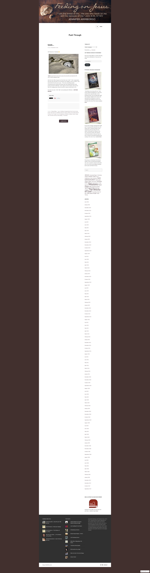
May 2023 (87, 293)
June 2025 (87, 224)
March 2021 (87, 368)
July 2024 (86, 256)
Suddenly (70, 114)
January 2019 (87, 442)
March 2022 (87, 333)
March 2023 (87, 299)
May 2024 (87, 262)
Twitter (100, 565)
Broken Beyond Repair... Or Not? (76, 533)
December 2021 (88, 342)
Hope (89, 181)
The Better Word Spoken (75, 545)
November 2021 (88, 345)
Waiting (55, 111)
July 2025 (86, 222)
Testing (52, 111)
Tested (74, 114)
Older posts (64, 121)
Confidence (62, 111)
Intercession (93, 181)
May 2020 (87, 397)
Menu (101, 26)
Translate (93, 50)
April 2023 (87, 296)
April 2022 (87, 331)
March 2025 (87, 233)
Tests (49, 115)
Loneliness (69, 112)
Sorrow (58, 114)
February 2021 (87, 371)
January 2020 (87, 408)
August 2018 (87, 457)
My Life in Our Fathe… (50, 534)
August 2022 (87, 319)
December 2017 (88, 480)
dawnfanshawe (49, 526)
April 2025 (87, 230)
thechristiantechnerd (50, 538)
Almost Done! (73, 556)
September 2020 (88, 385)
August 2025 (87, 219)
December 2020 (88, 376)
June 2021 (87, 359)
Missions (93, 184)
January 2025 (87, 239)
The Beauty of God (92, 190)
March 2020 (87, 402)
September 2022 (88, 316)
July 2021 (86, 356)
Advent (87, 175)
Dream (77, 111)
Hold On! (62, 112)
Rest (90, 186)
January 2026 (87, 204)
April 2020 (87, 399)
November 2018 (88, 448)
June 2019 (87, 428)
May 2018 (87, 465)
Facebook (102, 565)
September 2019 (88, 420)
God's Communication (93, 179)
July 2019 (86, 425)
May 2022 (87, 328)
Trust (98, 193)
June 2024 (87, 259)
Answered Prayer (93, 175)
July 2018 (86, 460)
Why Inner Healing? (57, 526)
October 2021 (87, 348)
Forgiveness (87, 178)
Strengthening (61, 114)
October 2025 (87, 213)
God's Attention (93, 178)
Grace (86, 181)
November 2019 (88, 414)
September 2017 (88, 488)
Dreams (49, 112)
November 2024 (88, 245)
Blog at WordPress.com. (47, 565)
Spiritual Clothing (95, 186)
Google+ (105, 565)
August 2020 (87, 388)
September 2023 (88, 282)
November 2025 (88, 210)
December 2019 (88, 411)
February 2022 (87, 336)
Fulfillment (59, 112)
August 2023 (87, 285)
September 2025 (88, 216)
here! (86, 102)
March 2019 (87, 437)
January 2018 (87, 477)
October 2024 (87, 247)
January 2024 (87, 273)
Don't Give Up (72, 111)
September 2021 (88, 351)
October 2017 (87, 486)
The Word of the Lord (54, 115)
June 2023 (87, 290)
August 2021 (87, 354)
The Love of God (91, 193)
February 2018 (87, 474)
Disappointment (67, 111)
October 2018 (87, 451)
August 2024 (87, 253)
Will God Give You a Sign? (75, 549)
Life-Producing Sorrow (74, 537)
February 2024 (87, 270)
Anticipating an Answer (74, 529)
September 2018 (88, 454)
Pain (72, 112)
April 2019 (87, 434)
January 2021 (87, 374)
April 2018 (87, 468)
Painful (74, 112)
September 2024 (88, 250)
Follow (87, 64)
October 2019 (87, 417)
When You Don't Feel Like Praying (77, 553)
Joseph (65, 112)
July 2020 (86, 391)
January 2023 (87, 305)
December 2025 (88, 207)
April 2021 (87, 365)
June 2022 (87, 325)
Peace (100, 185)
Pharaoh (77, 112)
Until (59, 115)
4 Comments (65, 115)
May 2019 (87, 431)
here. (96, 164)
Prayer (87, 186)
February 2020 (87, 405)
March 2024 (87, 267)
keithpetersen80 (49, 521)
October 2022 (87, 313)
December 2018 (88, 445)
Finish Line (54, 112)
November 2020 (88, 379)
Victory (86, 195)
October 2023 (87, 279)
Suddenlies (67, 114)
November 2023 (88, 276)
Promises (49, 114)
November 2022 (88, 311)
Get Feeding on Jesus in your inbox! (93, 52)
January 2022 (87, 339)
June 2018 (87, 463)
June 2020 (87, 394)
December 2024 (88, 242)
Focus (97, 176)
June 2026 (87, 201)
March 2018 (87, 471)
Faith (51, 112)
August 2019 (87, 422)
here (100, 136)
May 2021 (87, 362)
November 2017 (88, 483)
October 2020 (87, 382)
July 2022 (86, 322)
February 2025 (87, 236)
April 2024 (87, 265)
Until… (51, 45)
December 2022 (88, 308)
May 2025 (87, 227)
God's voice (98, 180)
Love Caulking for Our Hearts (76, 526)
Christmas (99, 175)
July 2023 (86, 288)
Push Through (53, 114)
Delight (86, 176)
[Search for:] (93, 170)
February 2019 (87, 440)
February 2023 (87, 302)
